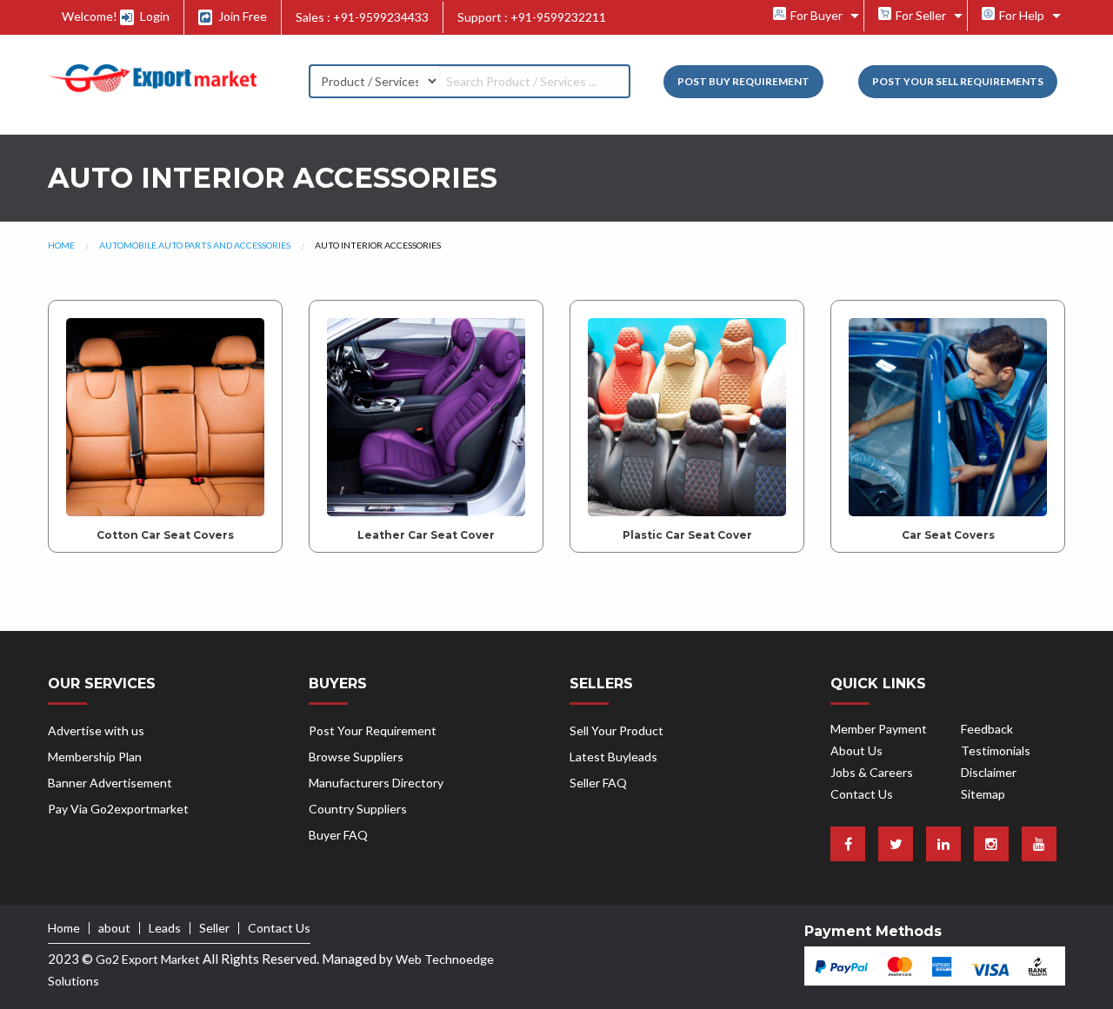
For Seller (919, 15)
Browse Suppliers (356, 756)
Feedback (987, 728)
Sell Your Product (616, 730)
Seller (214, 928)
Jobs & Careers (871, 772)
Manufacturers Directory (376, 782)
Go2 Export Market (148, 959)
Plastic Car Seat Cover (687, 534)
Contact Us (861, 794)
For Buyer (815, 15)
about (114, 928)
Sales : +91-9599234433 (362, 17)
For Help (1020, 15)
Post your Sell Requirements (957, 81)
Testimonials (995, 750)
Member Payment (878, 728)
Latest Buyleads (613, 756)
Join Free (241, 16)
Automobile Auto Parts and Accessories (194, 245)
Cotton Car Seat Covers (165, 534)
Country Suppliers (358, 808)
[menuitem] (811, 15)
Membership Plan (95, 756)
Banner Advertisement (110, 782)
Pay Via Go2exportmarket (118, 808)
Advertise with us (96, 730)
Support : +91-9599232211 (531, 17)
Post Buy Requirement (743, 81)
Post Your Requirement (373, 730)
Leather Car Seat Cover (426, 534)
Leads (165, 928)
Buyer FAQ (338, 834)
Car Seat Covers (948, 534)
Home (61, 245)
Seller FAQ (598, 782)
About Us (856, 750)
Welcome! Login (116, 16)
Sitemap (983, 794)
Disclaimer (988, 772)
